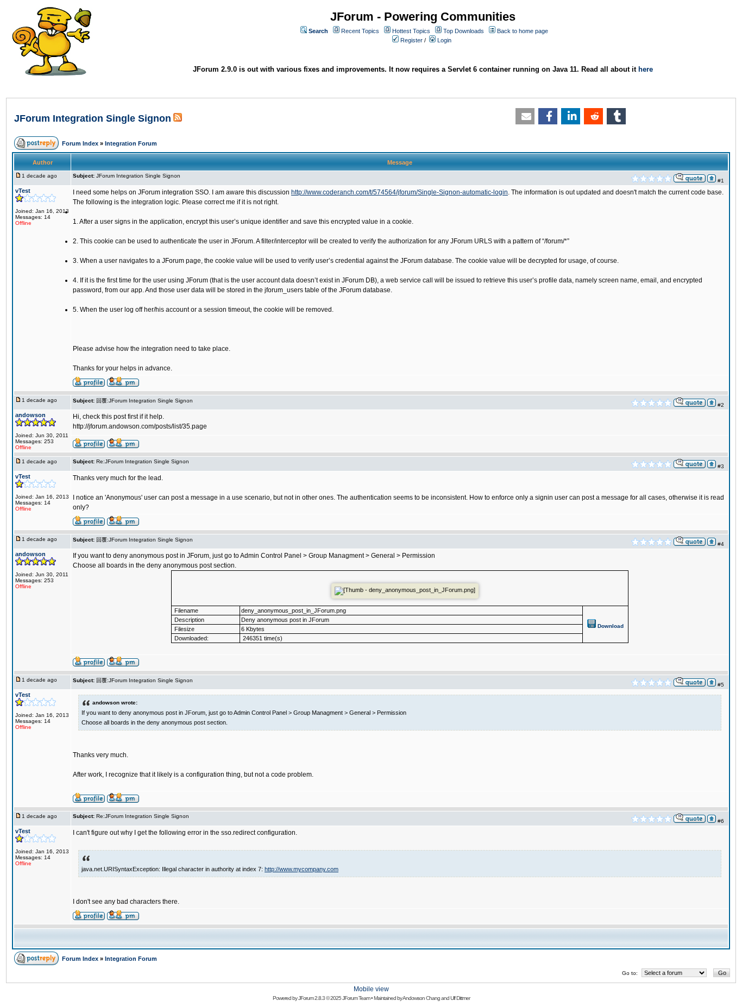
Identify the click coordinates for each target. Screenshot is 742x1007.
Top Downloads (463, 31)
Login (444, 40)
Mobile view (371, 989)
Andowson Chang (421, 998)
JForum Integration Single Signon (92, 118)
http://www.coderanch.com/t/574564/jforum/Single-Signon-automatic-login (399, 192)
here (645, 69)
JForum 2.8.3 (311, 998)
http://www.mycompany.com (301, 869)
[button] (525, 116)
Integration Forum (131, 143)
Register (411, 40)
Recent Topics (360, 31)
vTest (22, 190)
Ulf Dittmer (460, 998)
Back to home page (522, 31)
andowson (30, 415)
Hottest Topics (411, 31)
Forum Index (80, 143)
